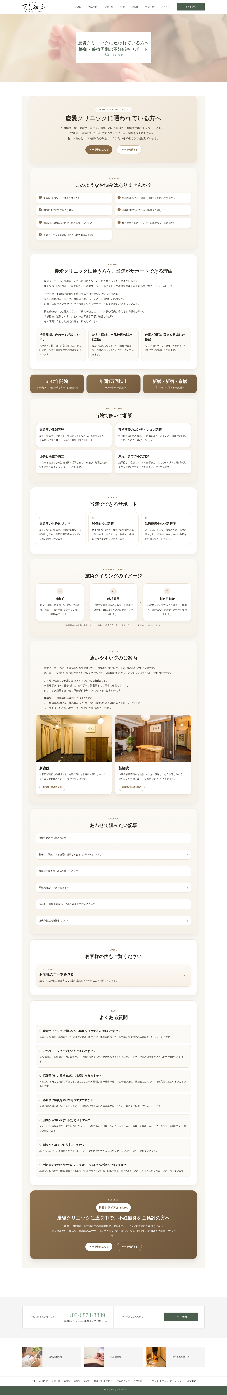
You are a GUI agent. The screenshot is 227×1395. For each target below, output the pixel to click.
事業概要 (191, 1381)
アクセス (165, 7)
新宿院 (87, 1381)
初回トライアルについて (118, 1381)
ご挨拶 (135, 7)
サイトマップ (152, 1381)
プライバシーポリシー (173, 1381)
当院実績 (137, 1381)
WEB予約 (92, 7)
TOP (33, 1381)
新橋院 (67, 1381)
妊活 (122, 7)
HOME (78, 7)
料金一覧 (149, 7)
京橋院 (77, 1381)
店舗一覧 (109, 7)
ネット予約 (190, 6)
